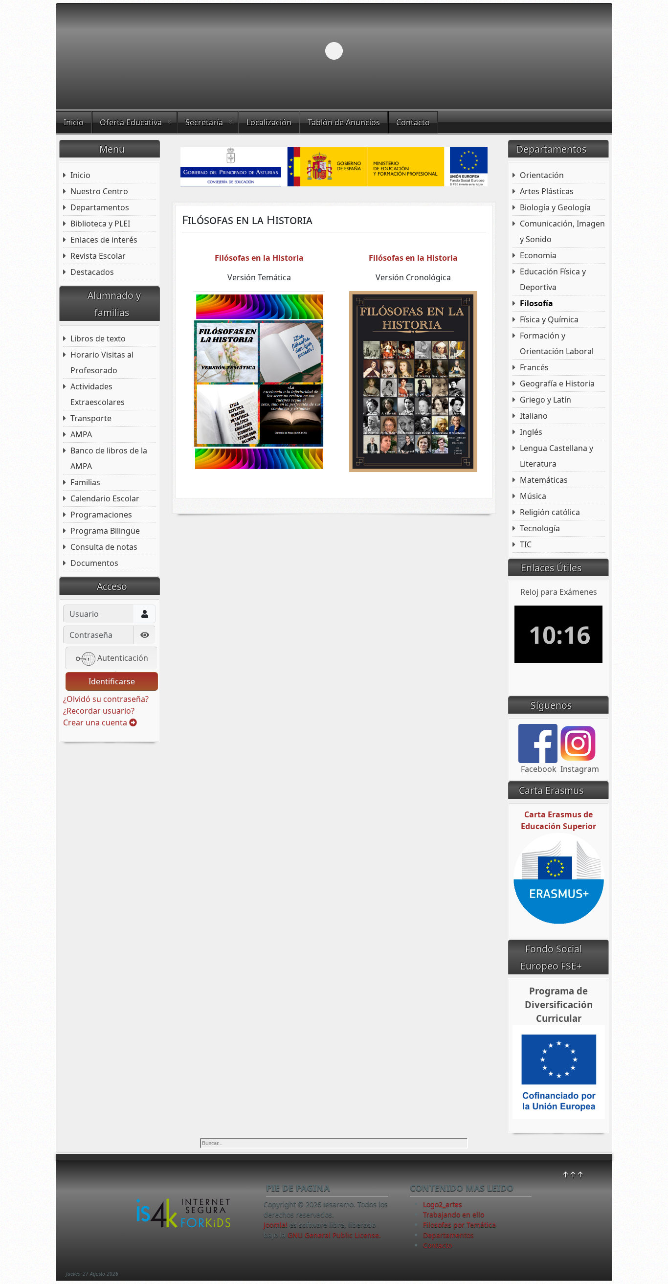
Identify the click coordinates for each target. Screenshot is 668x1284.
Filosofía (536, 303)
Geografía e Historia (557, 383)
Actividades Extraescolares (97, 394)
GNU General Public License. (334, 1234)
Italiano (534, 415)
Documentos (94, 563)
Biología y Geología (555, 207)
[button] (582, 51)
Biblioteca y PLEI (100, 223)
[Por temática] (259, 380)
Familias (85, 482)
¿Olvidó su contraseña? (106, 699)
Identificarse (112, 681)
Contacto (413, 122)
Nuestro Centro (99, 191)
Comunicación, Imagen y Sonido (562, 231)
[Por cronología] (413, 380)
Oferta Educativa (131, 122)
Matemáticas (544, 479)
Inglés (531, 432)
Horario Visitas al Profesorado (102, 362)
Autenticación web (121, 661)
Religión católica (550, 512)
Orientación (542, 175)
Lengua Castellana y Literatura (556, 456)
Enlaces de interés (103, 239)
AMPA (81, 434)
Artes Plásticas (547, 191)
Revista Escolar (98, 255)
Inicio (74, 122)
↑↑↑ (573, 1174)
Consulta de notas (103, 546)
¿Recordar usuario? (98, 710)
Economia (538, 255)
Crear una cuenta (96, 722)
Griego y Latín (545, 399)
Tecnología (540, 528)
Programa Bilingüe (105, 530)
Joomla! (276, 1224)
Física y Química (549, 319)
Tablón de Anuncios (344, 122)
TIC (526, 544)
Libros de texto (98, 338)
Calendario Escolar (104, 498)
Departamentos (99, 207)
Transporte (90, 418)
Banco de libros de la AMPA (108, 458)
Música (533, 496)
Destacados (92, 272)
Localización (268, 122)
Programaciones (101, 514)
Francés (534, 367)
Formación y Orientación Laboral (557, 343)
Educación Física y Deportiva (553, 279)
